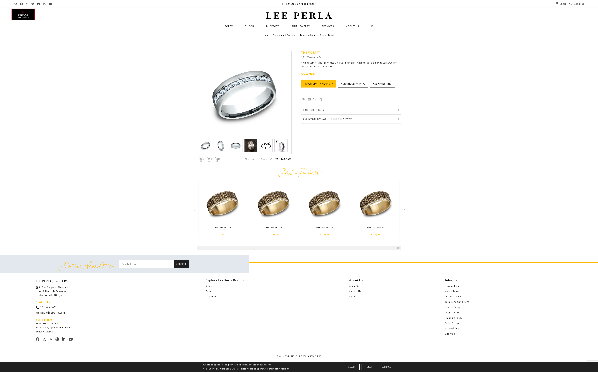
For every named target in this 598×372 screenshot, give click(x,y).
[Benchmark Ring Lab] (281, 145)
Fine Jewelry (301, 26)
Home (266, 35)
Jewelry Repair (453, 286)
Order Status (452, 323)
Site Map (450, 334)
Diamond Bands (308, 35)
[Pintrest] (217, 159)
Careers (353, 296)
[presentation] (194, 210)
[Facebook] (201, 159)
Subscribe (181, 264)
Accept (351, 367)
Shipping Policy (453, 318)
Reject (369, 367)
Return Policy (452, 312)
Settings (386, 367)
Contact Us (355, 291)
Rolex (229, 26)
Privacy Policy (452, 307)
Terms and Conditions (457, 302)
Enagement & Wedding (285, 35)
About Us (352, 26)
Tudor (249, 26)
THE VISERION (222, 227)
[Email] (16, 4)
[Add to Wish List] (315, 99)
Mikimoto (273, 26)
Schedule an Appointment (301, 4)
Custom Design (453, 296)
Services (328, 26)
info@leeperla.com (52, 312)
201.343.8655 (283, 159)
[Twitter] (209, 159)
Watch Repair (452, 291)
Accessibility (452, 328)
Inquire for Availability (318, 84)
